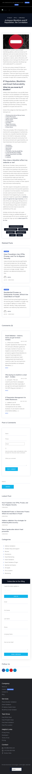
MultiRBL (8, 155)
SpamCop (8, 149)
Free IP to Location (7, 725)
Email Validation (9, 559)
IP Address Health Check (9, 707)
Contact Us (5, 692)
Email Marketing (9, 557)
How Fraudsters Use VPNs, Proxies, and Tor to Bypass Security (14, 256)
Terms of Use (5, 738)
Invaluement (9, 146)
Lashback (8, 157)
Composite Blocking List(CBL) (13, 152)
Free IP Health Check (8, 720)
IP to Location (9, 570)
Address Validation (10, 546)
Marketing (8, 573)
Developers (5, 735)
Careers (4, 689)
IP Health (9, 17)
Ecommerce (8, 554)
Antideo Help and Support (12, 549)
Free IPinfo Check (7, 717)
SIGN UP (27, 2)
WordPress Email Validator (9, 710)
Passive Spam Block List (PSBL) (14, 154)
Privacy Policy (5, 732)
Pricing (4, 740)
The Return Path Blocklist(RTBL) (14, 151)
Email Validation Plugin (11, 562)
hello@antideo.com (9, 748)
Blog (3, 694)
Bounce (7, 551)
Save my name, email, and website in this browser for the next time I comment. (16, 451)
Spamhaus (8, 145)
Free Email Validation (8, 722)
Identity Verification (10, 565)
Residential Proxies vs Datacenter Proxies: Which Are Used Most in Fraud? (16, 294)
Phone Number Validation (9, 702)
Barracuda (9, 148)
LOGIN (16, 4)
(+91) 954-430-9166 (9, 750)
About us (4, 686)
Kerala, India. (7, 753)
